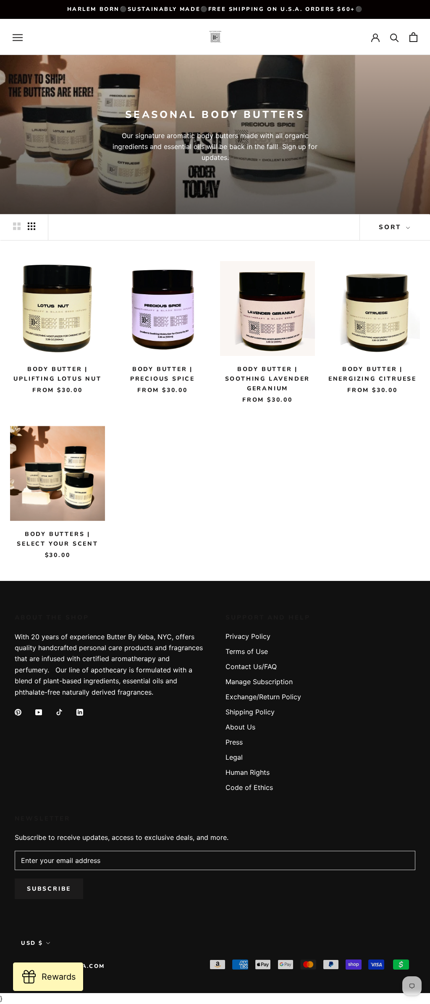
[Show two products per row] (17, 226)
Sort (391, 227)
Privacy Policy (247, 636)
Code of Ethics (249, 787)
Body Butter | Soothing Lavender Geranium (267, 378)
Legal (234, 757)
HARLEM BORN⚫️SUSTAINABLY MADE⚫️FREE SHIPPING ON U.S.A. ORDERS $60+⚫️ (215, 9)
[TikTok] (59, 711)
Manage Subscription (259, 681)
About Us (240, 727)
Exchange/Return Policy (263, 697)
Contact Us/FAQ (251, 666)
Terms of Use (246, 651)
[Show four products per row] (31, 226)
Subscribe (49, 889)
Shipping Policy (250, 712)
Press (234, 742)
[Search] (394, 37)
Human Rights (247, 772)
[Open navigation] (18, 37)
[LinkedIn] (79, 711)
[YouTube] (38, 711)
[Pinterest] (18, 711)
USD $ (32, 943)
